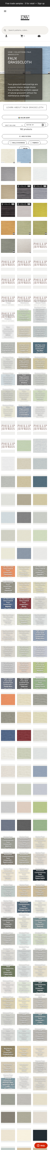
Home (10, 52)
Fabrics (36, 143)
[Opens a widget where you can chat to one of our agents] (41, 1146)
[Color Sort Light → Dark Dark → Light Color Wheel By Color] (25, 118)
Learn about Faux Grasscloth (25, 107)
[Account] (6, 36)
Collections (20, 52)
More (25, 148)
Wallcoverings (18, 143)
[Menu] (5, 11)
